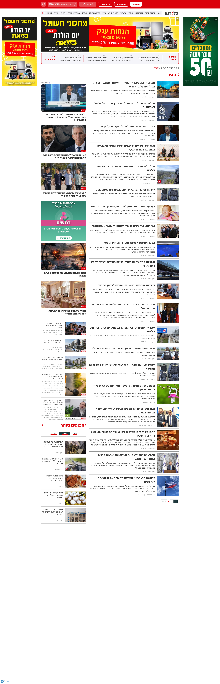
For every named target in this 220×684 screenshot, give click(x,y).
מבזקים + (121, 4)
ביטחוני (123, 13)
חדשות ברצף (150, 13)
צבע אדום (105, 4)
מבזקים (136, 4)
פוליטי (130, 13)
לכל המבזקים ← (50, 58)
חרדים (84, 13)
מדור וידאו (139, 13)
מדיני (104, 13)
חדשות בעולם (94, 13)
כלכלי (56, 13)
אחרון (164, 501)
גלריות (63, 13)
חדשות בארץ (113, 13)
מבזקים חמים (172, 58)
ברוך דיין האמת (74, 13)
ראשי (159, 13)
